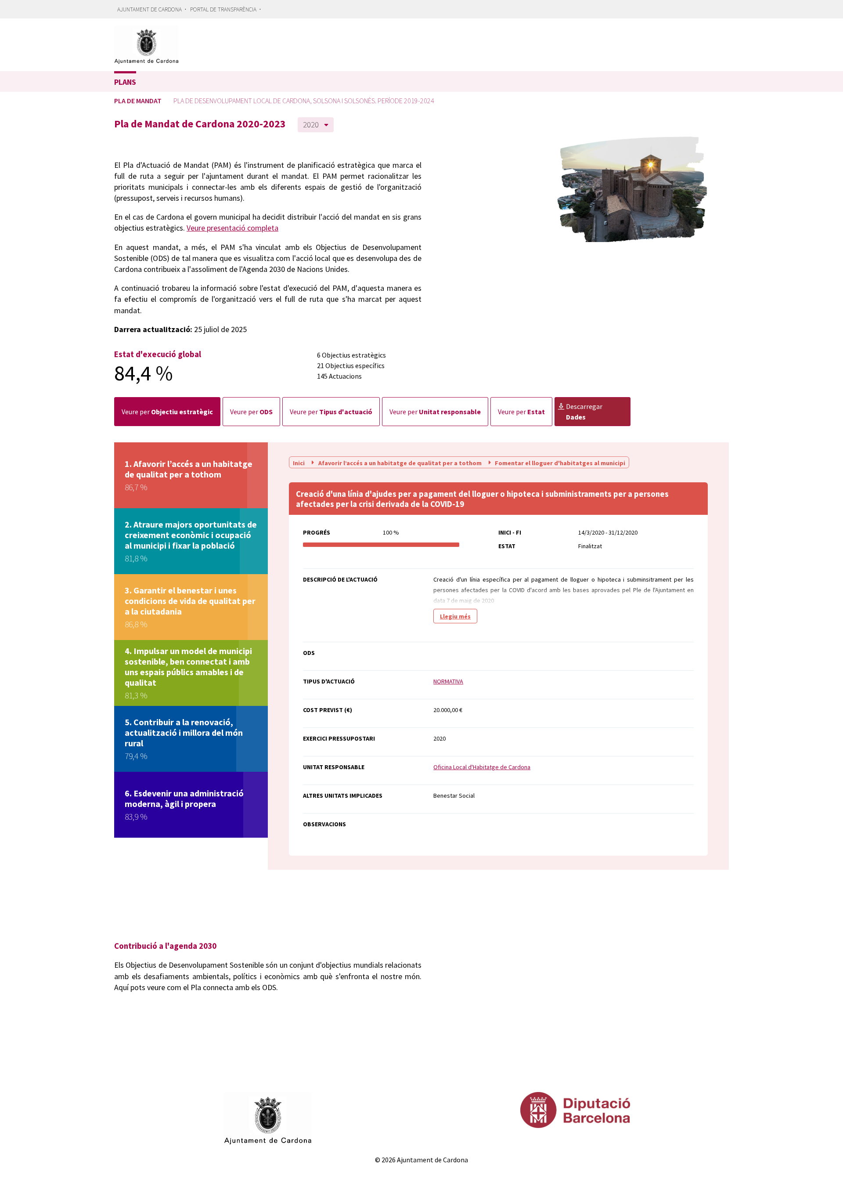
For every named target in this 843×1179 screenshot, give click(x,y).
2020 (311, 124)
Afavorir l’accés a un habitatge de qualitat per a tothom (400, 463)
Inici (299, 463)
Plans (125, 82)
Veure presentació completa (232, 228)
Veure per (167, 411)
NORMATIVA (448, 681)
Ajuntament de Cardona (149, 9)
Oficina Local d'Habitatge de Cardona (481, 767)
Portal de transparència (223, 9)
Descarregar (584, 411)
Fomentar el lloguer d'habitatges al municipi (559, 463)
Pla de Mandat (138, 100)
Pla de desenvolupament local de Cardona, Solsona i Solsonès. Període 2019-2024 (303, 100)
